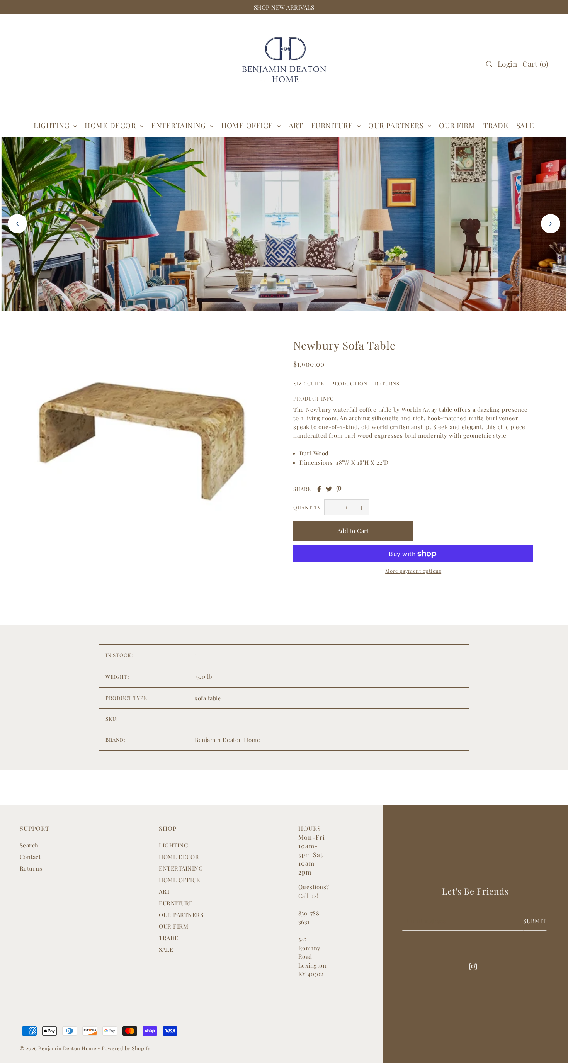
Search (29, 845)
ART (164, 891)
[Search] (489, 64)
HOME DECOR (111, 125)
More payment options (413, 570)
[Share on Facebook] (319, 489)
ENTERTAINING (179, 125)
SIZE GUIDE (309, 383)
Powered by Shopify (126, 1048)
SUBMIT (534, 921)
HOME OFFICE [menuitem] (248, 125)
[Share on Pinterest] (339, 489)
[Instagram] (473, 965)
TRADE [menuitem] (495, 125)
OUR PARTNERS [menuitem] (397, 125)
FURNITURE (333, 125)
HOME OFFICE (179, 880)
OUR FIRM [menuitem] (457, 125)
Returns (31, 868)
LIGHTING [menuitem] (52, 125)
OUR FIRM (173, 926)
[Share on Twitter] (329, 489)
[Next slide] (550, 223)
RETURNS (387, 383)
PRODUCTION (349, 383)
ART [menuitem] (296, 125)
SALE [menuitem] (525, 125)
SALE (166, 949)
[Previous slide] (17, 223)
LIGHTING (173, 845)
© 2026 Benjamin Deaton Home (59, 1048)
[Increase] (361, 507)
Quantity (307, 507)
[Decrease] (332, 507)
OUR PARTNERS (181, 915)
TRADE (169, 938)
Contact (30, 857)
